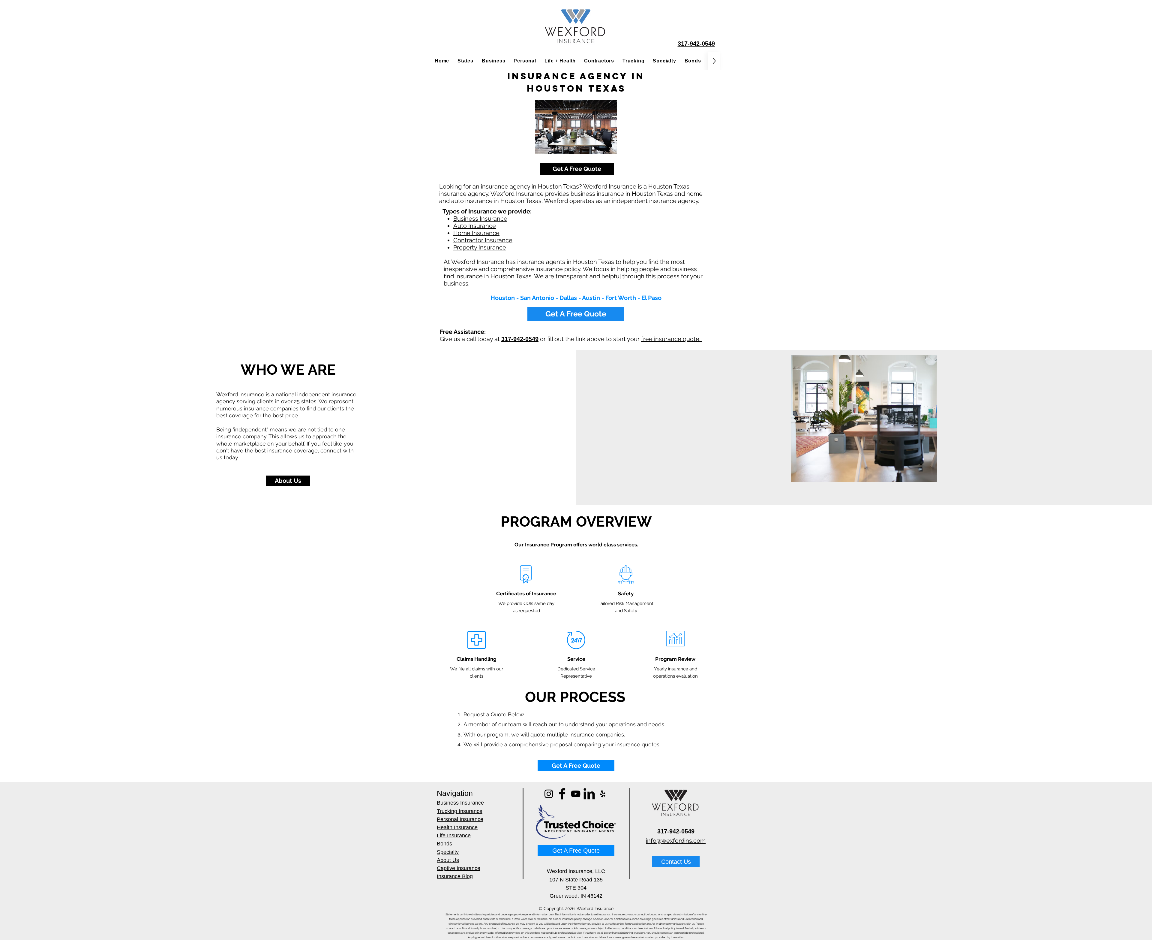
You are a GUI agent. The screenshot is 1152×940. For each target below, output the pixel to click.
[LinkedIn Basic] (589, 793)
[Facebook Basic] (562, 793)
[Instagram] (548, 793)
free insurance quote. (671, 339)
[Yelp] (602, 793)
